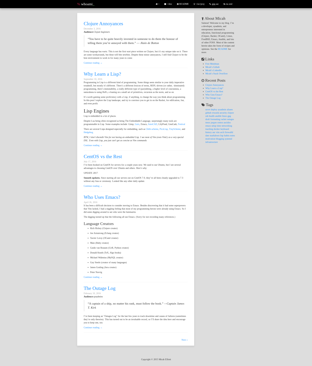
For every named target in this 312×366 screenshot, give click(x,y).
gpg (229, 116)
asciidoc (227, 122)
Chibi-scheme (152, 129)
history (208, 132)
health (211, 116)
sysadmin (222, 109)
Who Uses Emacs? (102, 197)
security (223, 113)
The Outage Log (100, 288)
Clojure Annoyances (103, 23)
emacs (208, 126)
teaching (209, 129)
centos (220, 122)
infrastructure (211, 142)
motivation (210, 139)
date (207, 135)
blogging (220, 139)
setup (214, 126)
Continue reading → (93, 63)
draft (207, 119)
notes (232, 135)
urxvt (207, 109)
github (208, 113)
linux (224, 116)
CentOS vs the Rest (103, 156)
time (219, 126)
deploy (214, 109)
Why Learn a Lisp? (102, 74)
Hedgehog (88, 132)
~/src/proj (199, 4)
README (184, 4)
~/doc (169, 4)
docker (217, 129)
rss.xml (229, 4)
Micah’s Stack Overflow (216, 73)
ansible (218, 116)
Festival (181, 124)
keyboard (225, 129)
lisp (221, 135)
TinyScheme (175, 129)
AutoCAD (152, 124)
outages (230, 119)
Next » (185, 340)
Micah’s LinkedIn (213, 70)
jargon (214, 122)
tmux (207, 122)
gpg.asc (215, 4)
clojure (231, 113)
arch (222, 132)
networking (227, 126)
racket (223, 119)
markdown (215, 135)
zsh (206, 116)
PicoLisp (164, 129)
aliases (230, 109)
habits (226, 135)
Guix (137, 124)
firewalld (229, 132)
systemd (228, 139)
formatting (215, 119)
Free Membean (212, 64)
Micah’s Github (212, 67)
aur (213, 132)
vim (218, 132)
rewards (215, 113)
